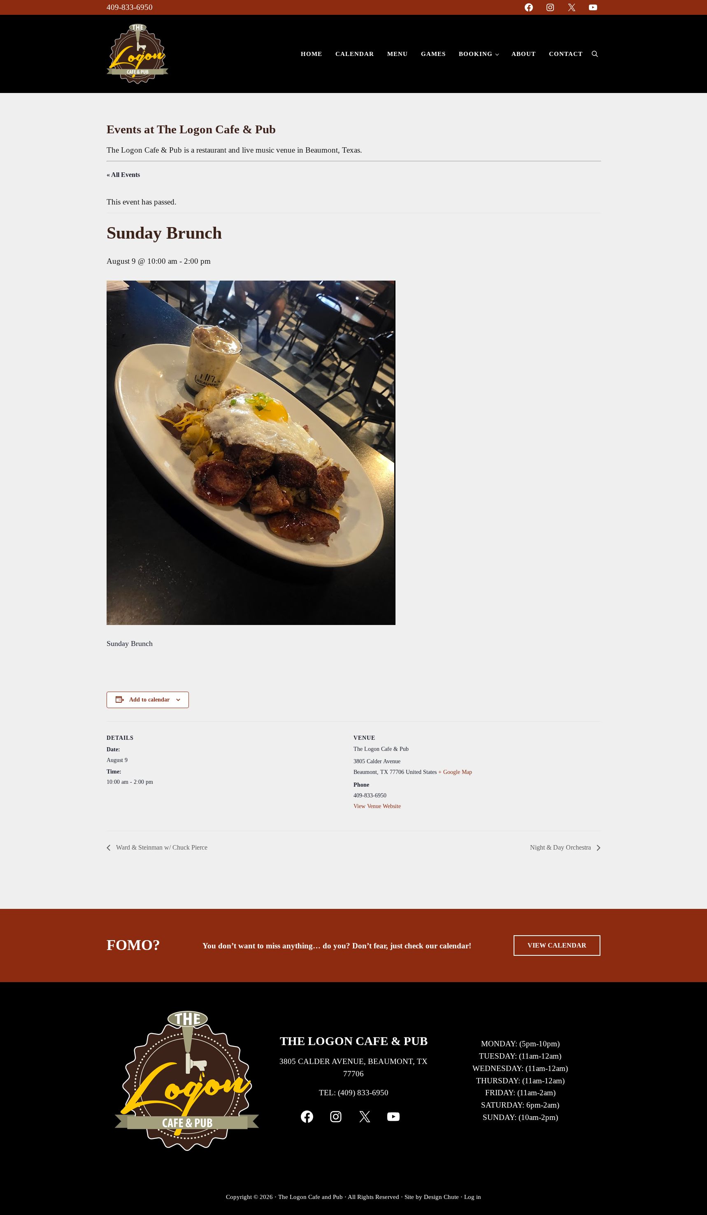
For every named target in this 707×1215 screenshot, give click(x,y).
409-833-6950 (130, 7)
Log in (472, 1197)
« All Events (123, 174)
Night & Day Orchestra (561, 847)
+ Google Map (455, 772)
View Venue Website (377, 806)
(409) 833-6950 (363, 1092)
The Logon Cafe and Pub (310, 1197)
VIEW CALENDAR (557, 945)
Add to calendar (149, 700)
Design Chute (441, 1197)
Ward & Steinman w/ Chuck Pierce (160, 847)
